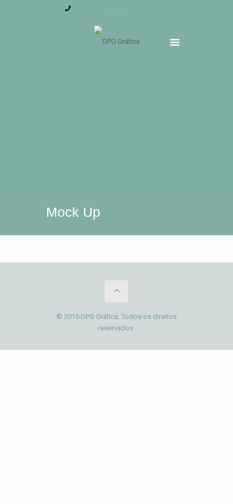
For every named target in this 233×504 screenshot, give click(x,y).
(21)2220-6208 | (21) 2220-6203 (122, 8)
